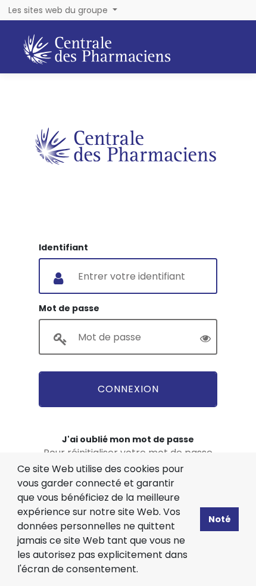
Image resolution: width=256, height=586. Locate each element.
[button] (142, 570)
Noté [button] (219, 519)
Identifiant (63, 247)
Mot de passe (69, 308)
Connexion (128, 389)
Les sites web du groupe (59, 10)
